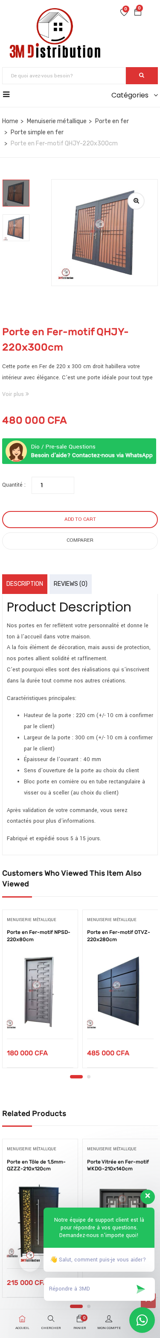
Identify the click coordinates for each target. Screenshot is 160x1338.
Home (10, 121)
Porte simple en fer (37, 132)
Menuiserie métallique (57, 121)
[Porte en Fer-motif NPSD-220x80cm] (40, 992)
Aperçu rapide (40, 1017)
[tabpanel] (40, 992)
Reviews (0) (70, 584)
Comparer (80, 540)
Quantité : (14, 485)
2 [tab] (88, 1076)
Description (24, 584)
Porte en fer (112, 121)
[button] (138, 13)
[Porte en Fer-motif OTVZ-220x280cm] (120, 992)
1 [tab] (76, 1076)
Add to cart (80, 519)
